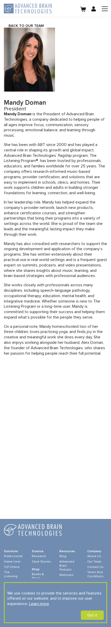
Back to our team (26, 26)
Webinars (66, 575)
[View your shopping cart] (83, 9)
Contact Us (95, 567)
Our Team (94, 561)
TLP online (12, 567)
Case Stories (41, 561)
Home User (12, 561)
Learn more (39, 604)
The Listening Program (11, 576)
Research (39, 556)
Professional (13, 556)
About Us (94, 556)
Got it (92, 615)
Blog (62, 556)
